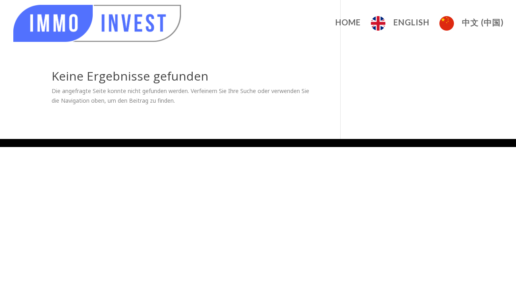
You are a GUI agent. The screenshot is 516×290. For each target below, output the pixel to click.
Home (348, 23)
